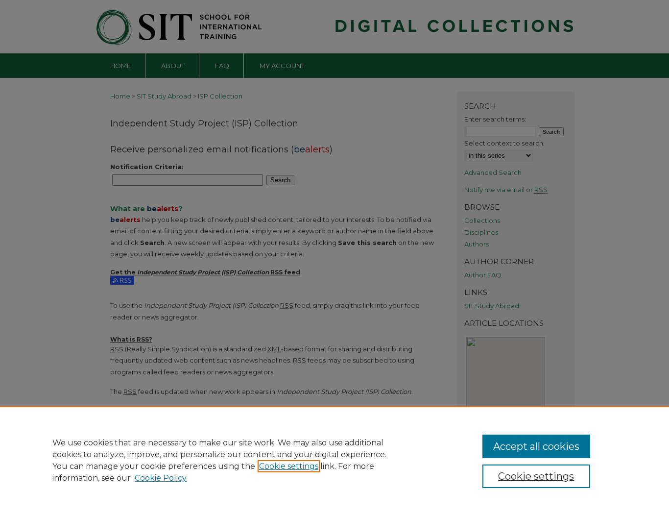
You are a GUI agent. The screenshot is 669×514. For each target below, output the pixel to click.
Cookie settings (288, 466)
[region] (334, 460)
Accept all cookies (536, 446)
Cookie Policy (161, 478)
